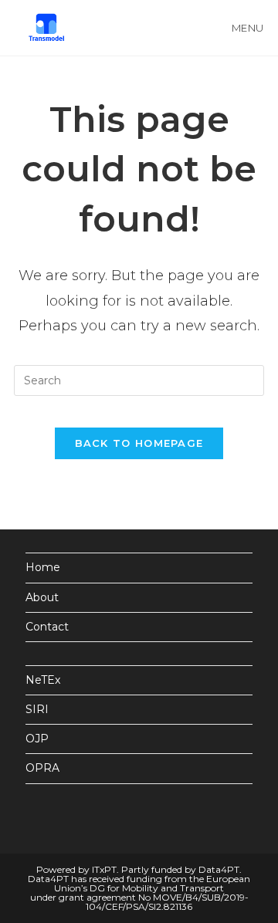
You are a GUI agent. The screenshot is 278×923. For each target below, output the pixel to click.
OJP (37, 739)
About (42, 597)
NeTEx (42, 680)
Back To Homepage (139, 443)
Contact (47, 627)
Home (42, 567)
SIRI (37, 709)
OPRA (42, 768)
